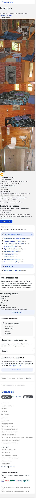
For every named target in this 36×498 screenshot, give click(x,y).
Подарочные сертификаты (9, 443)
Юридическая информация (9, 432)
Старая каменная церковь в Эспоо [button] (14, 244)
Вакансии (4, 411)
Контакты (4, 408)
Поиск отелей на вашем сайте (10, 458)
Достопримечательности (13, 234)
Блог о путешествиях (7, 426)
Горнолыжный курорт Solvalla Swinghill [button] (16, 238)
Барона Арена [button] (8, 256)
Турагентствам (5, 452)
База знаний (5, 421)
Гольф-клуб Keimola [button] (10, 246)
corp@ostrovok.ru (16, 365)
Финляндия (12, 378)
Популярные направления (9, 429)
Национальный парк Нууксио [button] (13, 241)
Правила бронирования (8, 434)
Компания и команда (7, 406)
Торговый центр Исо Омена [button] (12, 249)
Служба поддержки (7, 423)
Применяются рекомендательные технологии (15, 491)
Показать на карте (6, 15)
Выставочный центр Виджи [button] (12, 262)
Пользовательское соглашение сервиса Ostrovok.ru (17, 437)
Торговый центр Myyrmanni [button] (12, 259)
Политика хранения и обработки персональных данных (15, 488)
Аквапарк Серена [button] (9, 254)
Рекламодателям (6, 461)
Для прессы (5, 414)
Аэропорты (9, 266)
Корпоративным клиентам (9, 455)
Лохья (21, 378)
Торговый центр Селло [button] (11, 251)
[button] (17, 29)
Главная (4, 378)
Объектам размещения (8, 449)
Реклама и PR (5, 463)
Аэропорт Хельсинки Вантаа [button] (12, 270)
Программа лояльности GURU (10, 440)
